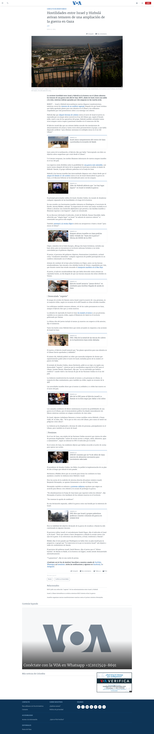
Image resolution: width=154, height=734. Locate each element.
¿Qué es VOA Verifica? (57, 719)
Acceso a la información (29, 719)
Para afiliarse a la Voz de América (32, 706)
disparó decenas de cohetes (69, 115)
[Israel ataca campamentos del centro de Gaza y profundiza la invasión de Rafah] (58, 142)
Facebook (96, 564)
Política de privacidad (56, 709)
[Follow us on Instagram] (104, 707)
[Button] (89, 34)
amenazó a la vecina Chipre (63, 224)
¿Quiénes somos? (55, 706)
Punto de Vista (26, 729)
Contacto (25, 709)
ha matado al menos (85, 313)
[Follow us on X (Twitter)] (83, 707)
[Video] (137, 3)
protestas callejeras (78, 486)
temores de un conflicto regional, (73, 106)
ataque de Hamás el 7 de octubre (58, 176)
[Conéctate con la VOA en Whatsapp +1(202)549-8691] (77, 638)
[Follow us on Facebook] (78, 707)
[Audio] (142, 3)
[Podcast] (95, 707)
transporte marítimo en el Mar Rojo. (90, 267)
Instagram (50, 566)
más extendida (97, 165)
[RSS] (91, 707)
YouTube (98, 562)
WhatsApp (50, 564)
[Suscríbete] (100, 707)
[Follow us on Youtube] (87, 707)
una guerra (88, 165)
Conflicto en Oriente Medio (56, 9)
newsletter (61, 564)
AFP (48, 26)
